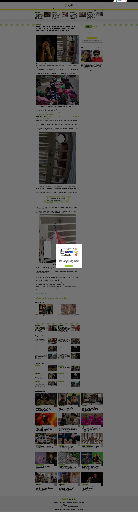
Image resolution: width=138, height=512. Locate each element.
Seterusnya (69, 265)
